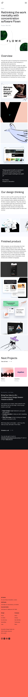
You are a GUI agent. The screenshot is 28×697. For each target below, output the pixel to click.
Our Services (4, 620)
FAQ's (16, 624)
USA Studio (3, 602)
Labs (2, 624)
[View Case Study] (7, 375)
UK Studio (3, 597)
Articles (16, 617)
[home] (2, 3)
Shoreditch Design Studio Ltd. (7, 629)
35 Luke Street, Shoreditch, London (9, 599)
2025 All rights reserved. (6, 631)
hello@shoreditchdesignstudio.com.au (11, 438)
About (16, 615)
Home (2, 615)
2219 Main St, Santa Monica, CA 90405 (10, 604)
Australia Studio (5, 607)
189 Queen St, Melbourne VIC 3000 (9, 609)
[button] (26, 3)
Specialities (3, 622)
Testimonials (17, 622)
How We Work (18, 620)
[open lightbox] (10, 225)
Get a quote (3, 633)
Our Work (3, 617)
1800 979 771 (9, 439)
